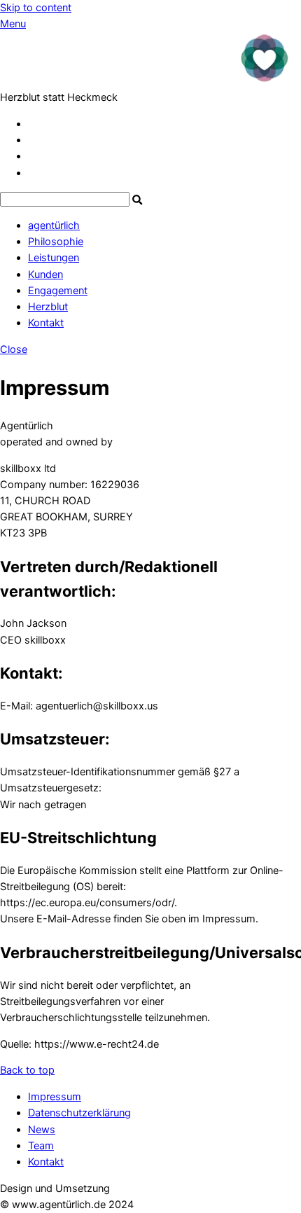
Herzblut (48, 306)
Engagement (58, 290)
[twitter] (33, 124)
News (41, 1129)
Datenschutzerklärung (79, 1113)
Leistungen (53, 257)
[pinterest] (33, 156)
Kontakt (46, 323)
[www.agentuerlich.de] (150, 81)
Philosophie (55, 241)
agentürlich (54, 225)
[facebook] (33, 140)
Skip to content (35, 7)
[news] (32, 173)
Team (41, 1145)
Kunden (45, 274)
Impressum (54, 1096)
